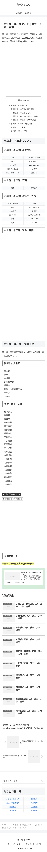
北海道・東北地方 (12, 799)
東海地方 (34, 803)
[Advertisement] (23, 70)
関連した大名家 (19, 127)
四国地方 (13, 810)
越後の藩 (19, 499)
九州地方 (34, 810)
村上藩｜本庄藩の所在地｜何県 (25, 116)
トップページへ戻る (12, 844)
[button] (42, 780)
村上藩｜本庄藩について (20, 105)
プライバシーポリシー (34, 844)
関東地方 (34, 799)
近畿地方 (13, 807)
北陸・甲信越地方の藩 (12, 494)
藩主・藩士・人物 (20, 131)
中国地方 (34, 807)
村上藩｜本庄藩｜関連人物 (21, 124)
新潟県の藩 (8, 499)
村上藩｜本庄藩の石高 (22, 113)
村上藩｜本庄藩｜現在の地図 (24, 120)
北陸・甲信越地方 (12, 803)
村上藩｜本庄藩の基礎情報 (23, 109)
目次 (20, 100)
